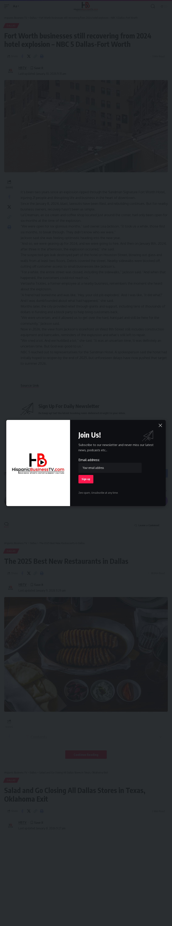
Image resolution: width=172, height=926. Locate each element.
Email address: (89, 460)
